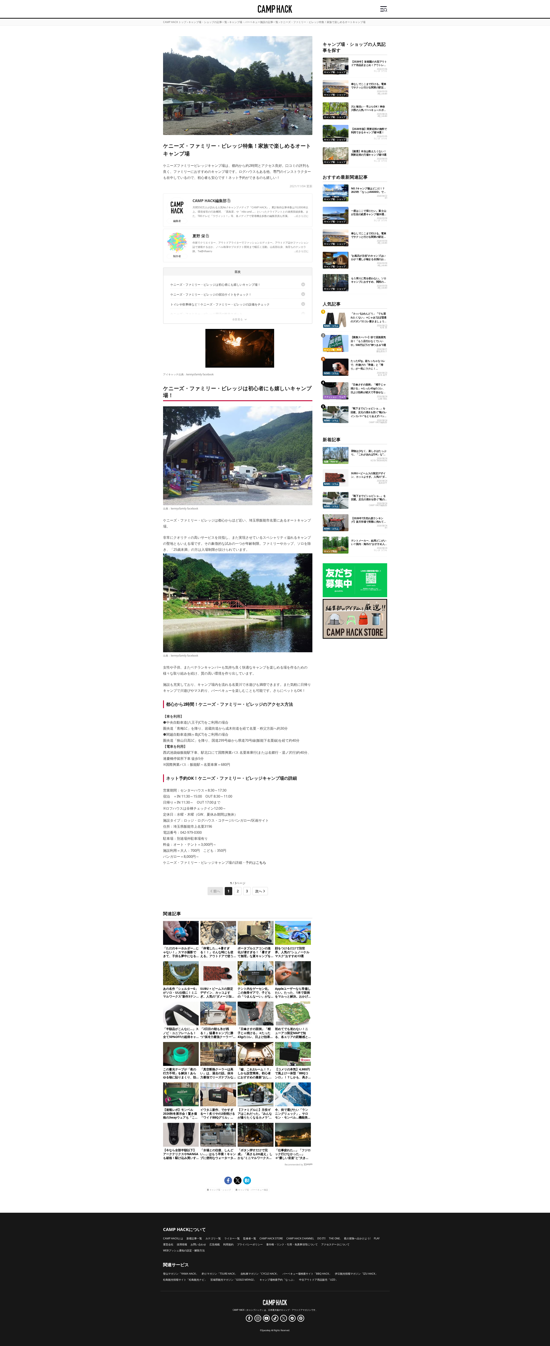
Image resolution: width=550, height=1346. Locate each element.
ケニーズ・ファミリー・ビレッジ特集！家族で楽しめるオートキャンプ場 (322, 22)
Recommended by (294, 1164)
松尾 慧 (383, 327)
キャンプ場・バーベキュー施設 (253, 1190)
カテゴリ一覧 (213, 1238)
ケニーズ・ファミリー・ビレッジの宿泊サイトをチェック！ (211, 294)
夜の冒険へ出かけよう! (357, 1238)
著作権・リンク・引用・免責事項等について (292, 1244)
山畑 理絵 (382, 398)
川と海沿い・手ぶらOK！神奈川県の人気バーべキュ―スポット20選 (368, 110)
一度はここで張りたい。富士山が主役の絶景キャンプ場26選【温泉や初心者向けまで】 (368, 214)
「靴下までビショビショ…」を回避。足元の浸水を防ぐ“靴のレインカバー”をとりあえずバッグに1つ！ (369, 414)
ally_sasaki (382, 93)
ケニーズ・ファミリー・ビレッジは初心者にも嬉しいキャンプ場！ (215, 284)
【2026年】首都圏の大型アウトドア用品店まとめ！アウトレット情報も (369, 65)
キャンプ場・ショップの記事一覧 (207, 22)
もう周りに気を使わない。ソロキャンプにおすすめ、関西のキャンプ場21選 (368, 281)
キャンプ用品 (330, 551)
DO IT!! (321, 1238)
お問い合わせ (198, 1244)
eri (386, 197)
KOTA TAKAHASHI (379, 460)
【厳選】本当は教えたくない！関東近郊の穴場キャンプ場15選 (369, 153)
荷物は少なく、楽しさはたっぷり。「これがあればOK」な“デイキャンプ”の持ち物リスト (368, 454)
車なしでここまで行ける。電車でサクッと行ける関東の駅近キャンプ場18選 (368, 87)
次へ (258, 891)
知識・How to (331, 461)
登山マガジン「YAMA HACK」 (180, 1273)
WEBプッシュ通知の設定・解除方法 (184, 1250)
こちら (261, 862)
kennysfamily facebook (200, 374)
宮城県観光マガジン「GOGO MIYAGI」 (233, 1280)
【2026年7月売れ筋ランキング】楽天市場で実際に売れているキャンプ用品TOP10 (368, 521)
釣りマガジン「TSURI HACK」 (219, 1273)
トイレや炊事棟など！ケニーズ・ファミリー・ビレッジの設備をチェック (220, 304)
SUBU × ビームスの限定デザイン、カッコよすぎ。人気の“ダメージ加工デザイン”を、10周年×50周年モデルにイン (368, 478)
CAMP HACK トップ (174, 22)
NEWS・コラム (331, 326)
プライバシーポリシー (250, 1244)
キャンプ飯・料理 (332, 349)
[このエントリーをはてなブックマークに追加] (247, 1180)
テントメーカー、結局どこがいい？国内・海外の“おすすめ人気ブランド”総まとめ (368, 544)
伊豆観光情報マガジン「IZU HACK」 (356, 1273)
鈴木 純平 (382, 375)
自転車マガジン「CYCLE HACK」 (260, 1273)
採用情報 (182, 1244)
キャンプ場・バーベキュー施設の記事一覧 (253, 22)
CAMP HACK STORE (271, 1238)
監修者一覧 (249, 1238)
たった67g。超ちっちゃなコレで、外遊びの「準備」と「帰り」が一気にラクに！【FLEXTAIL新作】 (368, 366)
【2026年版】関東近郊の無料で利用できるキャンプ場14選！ (369, 130)
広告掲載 (214, 1244)
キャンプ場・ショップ (220, 1190)
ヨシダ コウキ (380, 71)
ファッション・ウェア (334, 397)
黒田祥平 (383, 483)
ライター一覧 (232, 1238)
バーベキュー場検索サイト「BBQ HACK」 (307, 1273)
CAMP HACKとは (173, 1238)
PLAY (377, 1238)
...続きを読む (301, 216)
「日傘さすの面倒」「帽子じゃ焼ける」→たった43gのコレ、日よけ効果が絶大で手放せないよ (368, 390)
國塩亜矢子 (381, 351)
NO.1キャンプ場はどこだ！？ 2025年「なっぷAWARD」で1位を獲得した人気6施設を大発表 (368, 194)
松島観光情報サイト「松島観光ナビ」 (185, 1280)
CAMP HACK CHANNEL (300, 1238)
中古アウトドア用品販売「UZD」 (318, 1280)
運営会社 (168, 1244)
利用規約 (228, 1244)
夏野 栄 (198, 235)
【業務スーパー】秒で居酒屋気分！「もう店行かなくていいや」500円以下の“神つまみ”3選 (368, 341)
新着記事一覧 (194, 1238)
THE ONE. (335, 1238)
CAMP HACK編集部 (209, 200)
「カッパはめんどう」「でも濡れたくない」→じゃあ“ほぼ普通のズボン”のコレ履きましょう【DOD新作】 (369, 319)
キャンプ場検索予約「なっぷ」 (278, 1280)
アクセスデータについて (335, 1244)
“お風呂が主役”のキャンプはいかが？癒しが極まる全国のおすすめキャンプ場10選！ (368, 259)
